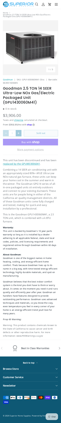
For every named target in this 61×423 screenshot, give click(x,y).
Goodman (8, 79)
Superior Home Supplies (20, 415)
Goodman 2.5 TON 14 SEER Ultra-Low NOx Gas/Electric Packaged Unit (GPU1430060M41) (26, 15)
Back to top (29, 362)
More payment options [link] (30, 149)
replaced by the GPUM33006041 (21, 163)
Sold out (40, 133)
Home (5, 13)
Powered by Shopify (40, 415)
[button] (49, 4)
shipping (18, 120)
